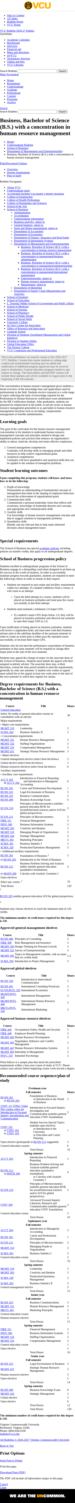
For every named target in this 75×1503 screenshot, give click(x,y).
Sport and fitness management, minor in (36, 228)
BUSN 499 (7, 799)
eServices (12, 46)
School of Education (18, 300)
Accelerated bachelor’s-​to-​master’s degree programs (35, 193)
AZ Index (12, 18)
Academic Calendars (18, 39)
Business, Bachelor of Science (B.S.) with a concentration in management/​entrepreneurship (46, 264)
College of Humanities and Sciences (27, 203)
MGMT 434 (7, 835)
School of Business (17, 148)
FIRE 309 (6, 942)
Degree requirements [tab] (18, 172)
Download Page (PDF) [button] (12, 1472)
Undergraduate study (18, 190)
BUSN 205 (9, 859)
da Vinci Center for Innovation (24, 325)
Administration (22, 212)
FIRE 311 (6, 820)
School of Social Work (19, 319)
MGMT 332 (7, 743)
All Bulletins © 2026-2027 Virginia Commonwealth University (35, 1439)
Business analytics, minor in (29, 221)
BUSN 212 (7, 866)
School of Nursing (17, 309)
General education (11, 709)
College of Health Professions (23, 200)
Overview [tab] (12, 169)
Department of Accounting (28, 231)
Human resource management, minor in (42, 281)
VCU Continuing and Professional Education (32, 350)
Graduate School (16, 331)
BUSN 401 (7, 986)
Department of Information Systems (33, 240)
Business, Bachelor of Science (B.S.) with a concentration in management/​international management (45, 272)
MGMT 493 (7, 1051)
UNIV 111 (6, 1106)
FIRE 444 (6, 1029)
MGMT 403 (7, 1037)
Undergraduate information (29, 218)
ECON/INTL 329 (10, 990)
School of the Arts (17, 206)
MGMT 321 (7, 950)
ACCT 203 (7, 779)
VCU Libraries (15, 64)
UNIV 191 (7, 1127)
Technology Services (18, 58)
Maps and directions (18, 52)
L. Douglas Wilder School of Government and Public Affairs (40, 303)
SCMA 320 (7, 847)
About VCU (14, 187)
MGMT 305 (7, 946)
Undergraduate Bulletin (20, 144)
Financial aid (14, 49)
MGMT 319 (7, 728)
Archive (11, 102)
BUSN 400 (7, 938)
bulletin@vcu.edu (10, 1433)
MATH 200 (9, 873)
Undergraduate (15, 86)
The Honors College (18, 347)
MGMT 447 (7, 1048)
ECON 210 (7, 808)
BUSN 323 (7, 792)
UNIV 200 (7, 1204)
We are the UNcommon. (37, 1496)
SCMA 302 (7, 732)
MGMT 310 (7, 832)
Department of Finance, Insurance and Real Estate (41, 237)
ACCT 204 (13, 782)
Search (4, 108)
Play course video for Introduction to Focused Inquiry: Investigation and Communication (15, 1114)
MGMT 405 (7, 1042)
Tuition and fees (16, 61)
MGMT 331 (7, 739)
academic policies (49, 548)
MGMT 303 (7, 828)
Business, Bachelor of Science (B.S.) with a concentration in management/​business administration (45, 256)
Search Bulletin (8, 70)
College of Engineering (20, 196)
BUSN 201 (7, 855)
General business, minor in (28, 225)
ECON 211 (7, 816)
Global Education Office (20, 344)
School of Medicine (18, 306)
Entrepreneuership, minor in (36, 278)
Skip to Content (15, 15)
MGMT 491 (7, 955)
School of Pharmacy (18, 312)
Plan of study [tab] (14, 175)
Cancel (4, 1484)
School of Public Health (20, 315)
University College (17, 322)
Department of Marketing (28, 287)
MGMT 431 (7, 751)
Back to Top (7, 1445)
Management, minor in (33, 284)
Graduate (12, 89)
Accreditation (21, 215)
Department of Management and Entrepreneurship (34, 151)
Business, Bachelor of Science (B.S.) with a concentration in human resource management (46, 249)
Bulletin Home (15, 21)
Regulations (13, 83)
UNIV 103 (13, 1133)
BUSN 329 (7, 981)
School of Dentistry (17, 297)
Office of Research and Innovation (26, 328)
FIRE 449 (6, 1033)
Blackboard (13, 42)
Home (10, 80)
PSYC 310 (7, 1055)
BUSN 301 (7, 788)
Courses (11, 96)
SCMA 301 (7, 843)
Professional (13, 92)
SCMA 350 (7, 961)
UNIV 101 (13, 1130)
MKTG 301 (7, 839)
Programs (12, 99)
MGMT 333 (7, 747)
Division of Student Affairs (22, 341)
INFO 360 (6, 824)
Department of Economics (28, 234)
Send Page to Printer (11, 1460)
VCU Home (14, 24)
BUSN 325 (7, 795)
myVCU (12, 55)
